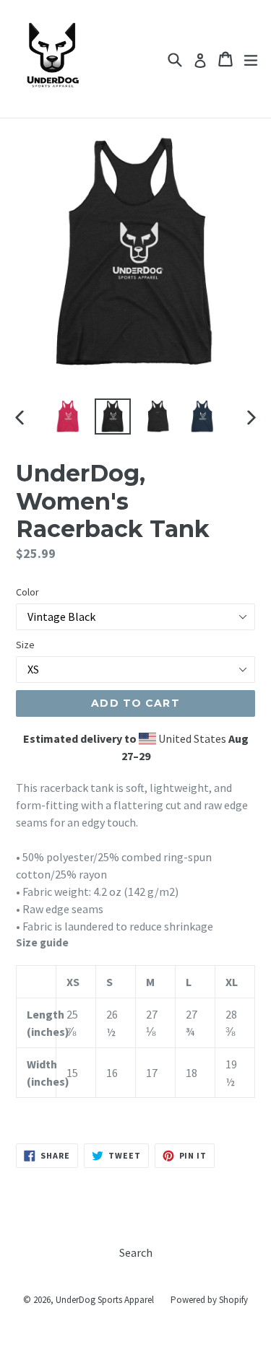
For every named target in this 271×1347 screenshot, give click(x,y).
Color (27, 591)
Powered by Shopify (209, 1300)
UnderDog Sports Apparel (105, 1300)
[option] (68, 416)
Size (25, 644)
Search (135, 1252)
